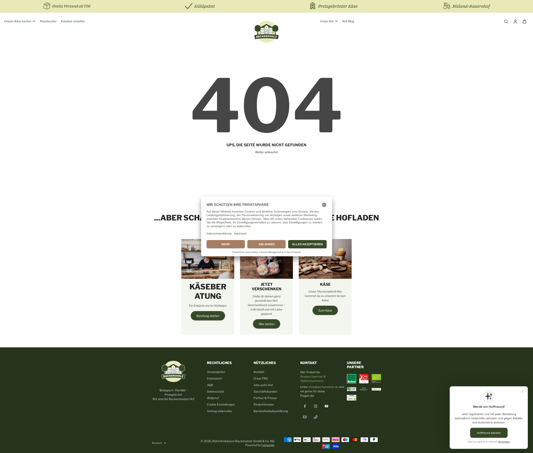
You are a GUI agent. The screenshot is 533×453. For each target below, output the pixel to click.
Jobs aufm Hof (263, 385)
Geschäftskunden (265, 391)
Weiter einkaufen (266, 152)
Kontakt (259, 372)
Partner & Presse (265, 398)
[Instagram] (315, 406)
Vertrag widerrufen (219, 411)
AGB (210, 385)
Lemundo (268, 445)
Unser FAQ (261, 378)
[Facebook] (304, 406)
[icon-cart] (524, 21)
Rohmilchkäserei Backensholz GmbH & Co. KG (243, 441)
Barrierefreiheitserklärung (271, 411)
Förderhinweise (264, 404)
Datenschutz (215, 391)
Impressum (214, 378)
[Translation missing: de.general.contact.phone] (315, 417)
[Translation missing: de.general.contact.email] (304, 417)
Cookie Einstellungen (221, 404)
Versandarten (216, 372)
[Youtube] (326, 406)
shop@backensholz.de (323, 387)
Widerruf (213, 398)
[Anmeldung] (515, 21)
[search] (506, 21)
